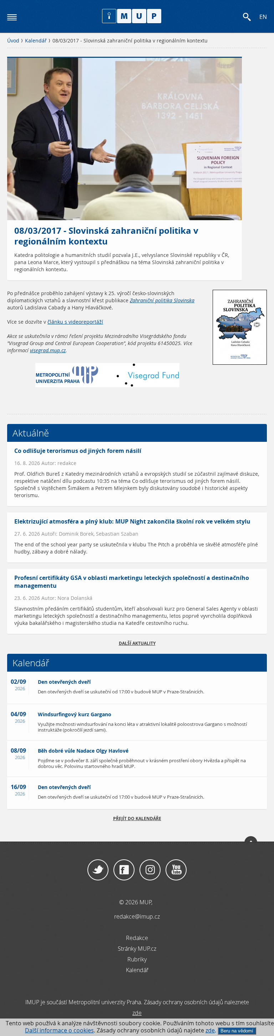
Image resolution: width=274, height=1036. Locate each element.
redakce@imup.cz (137, 916)
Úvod (13, 40)
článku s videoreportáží (75, 321)
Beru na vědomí (236, 1031)
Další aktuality (137, 643)
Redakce (137, 938)
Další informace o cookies (59, 1030)
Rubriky (137, 959)
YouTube (176, 870)
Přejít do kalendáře (137, 818)
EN (263, 17)
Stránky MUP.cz (137, 948)
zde (210, 1030)
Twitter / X (97, 870)
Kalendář (36, 40)
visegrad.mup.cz (48, 350)
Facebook (124, 870)
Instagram (150, 870)
